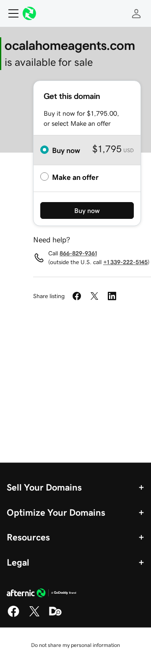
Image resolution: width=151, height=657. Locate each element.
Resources (28, 537)
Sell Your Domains (44, 487)
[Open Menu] (10, 13)
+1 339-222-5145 (125, 262)
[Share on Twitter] (94, 296)
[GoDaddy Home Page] (41, 594)
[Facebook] (13, 615)
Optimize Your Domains (56, 512)
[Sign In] (136, 13)
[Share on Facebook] (77, 296)
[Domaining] (55, 615)
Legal (18, 562)
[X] (34, 615)
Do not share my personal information (75, 645)
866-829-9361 (78, 253)
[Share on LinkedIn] (112, 296)
